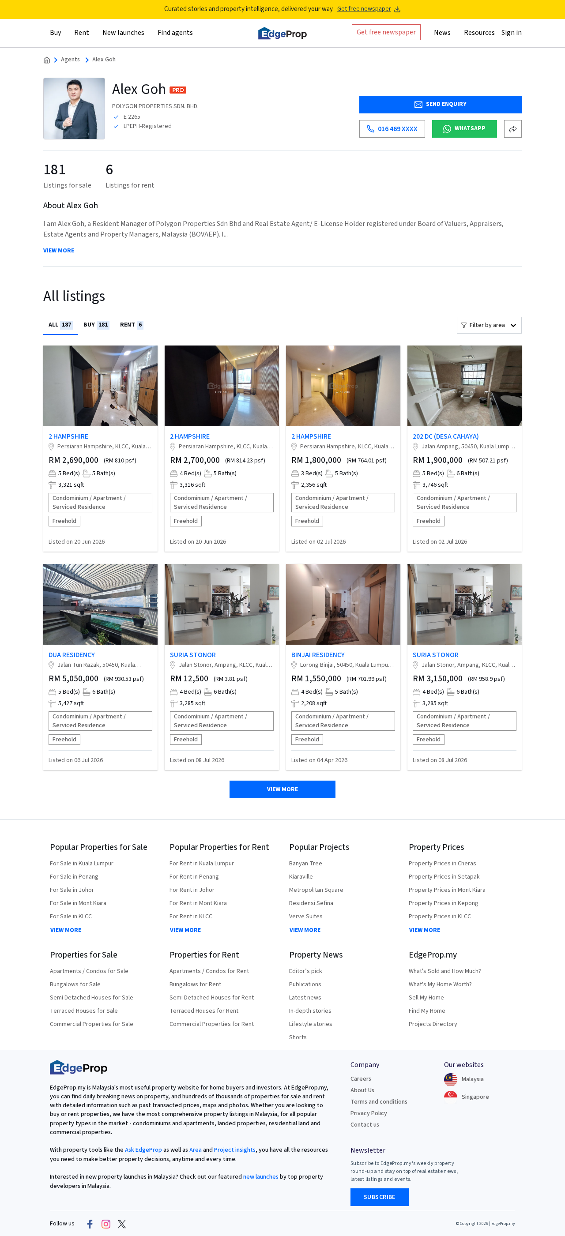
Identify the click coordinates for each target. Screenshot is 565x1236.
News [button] (442, 32)
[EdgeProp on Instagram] (106, 1223)
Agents (70, 60)
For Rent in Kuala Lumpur (202, 863)
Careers (360, 1078)
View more (282, 789)
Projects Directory (433, 1024)
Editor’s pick (305, 971)
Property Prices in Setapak (444, 876)
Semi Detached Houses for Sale (91, 997)
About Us (362, 1090)
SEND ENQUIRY (446, 104)
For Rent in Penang (194, 876)
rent (131, 324)
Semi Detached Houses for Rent (212, 997)
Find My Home (427, 1011)
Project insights (234, 1150)
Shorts (298, 1037)
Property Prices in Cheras (442, 863)
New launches (123, 32)
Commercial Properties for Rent (212, 1024)
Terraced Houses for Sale (84, 1011)
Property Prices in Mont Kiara (447, 890)
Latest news (305, 997)
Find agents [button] (175, 32)
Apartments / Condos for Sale (89, 971)
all (60, 324)
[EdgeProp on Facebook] (90, 1223)
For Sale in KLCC (71, 916)
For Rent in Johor (192, 890)
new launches (261, 1176)
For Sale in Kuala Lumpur (81, 863)
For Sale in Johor (72, 890)
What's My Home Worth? (440, 984)
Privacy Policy (368, 1113)
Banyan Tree (305, 863)
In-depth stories (310, 1011)
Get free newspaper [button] (386, 32)
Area (195, 1150)
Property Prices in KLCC (440, 916)
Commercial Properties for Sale (91, 1024)
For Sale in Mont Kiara (78, 903)
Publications (305, 984)
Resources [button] (479, 32)
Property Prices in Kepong (443, 903)
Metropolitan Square (316, 890)
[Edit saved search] (513, 129)
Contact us (364, 1124)
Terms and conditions (378, 1101)
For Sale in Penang (74, 876)
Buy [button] (55, 32)
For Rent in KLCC (191, 916)
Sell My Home (426, 997)
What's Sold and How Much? (445, 971)
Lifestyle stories (310, 1024)
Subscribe (380, 1197)
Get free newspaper (364, 9)
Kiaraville (301, 876)
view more (58, 251)
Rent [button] (81, 32)
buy (95, 324)
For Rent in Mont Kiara (198, 903)
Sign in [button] (511, 32)
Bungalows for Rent (195, 984)
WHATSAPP (470, 128)
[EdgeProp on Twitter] (121, 1223)
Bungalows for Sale (75, 984)
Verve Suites (306, 916)
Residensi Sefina (311, 903)
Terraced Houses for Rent (204, 1011)
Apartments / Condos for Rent (209, 971)
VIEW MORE (65, 930)
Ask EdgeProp (143, 1150)
